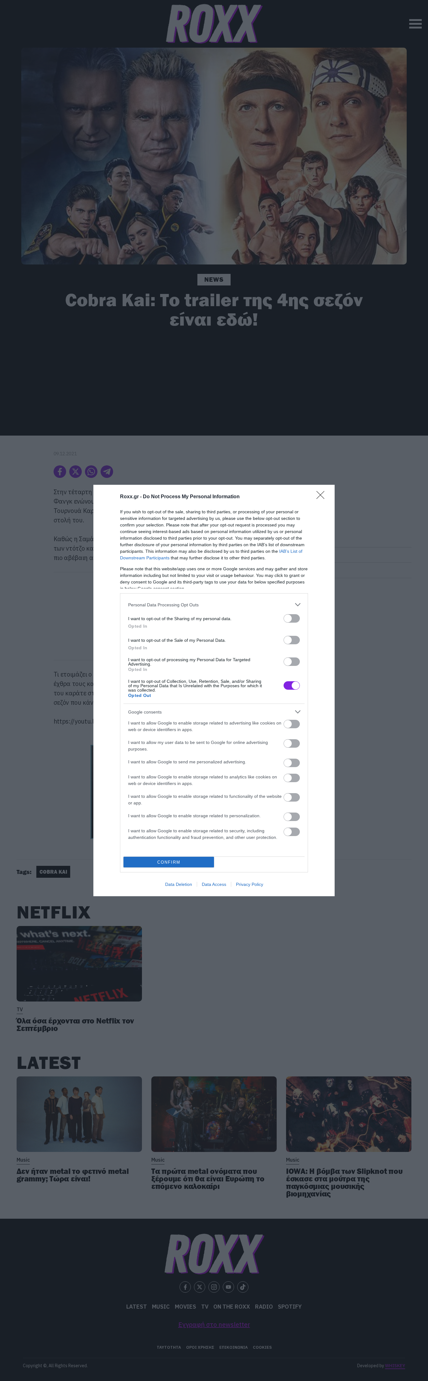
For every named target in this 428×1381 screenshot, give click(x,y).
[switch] (292, 618)
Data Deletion (178, 884)
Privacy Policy (249, 884)
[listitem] (214, 604)
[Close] (322, 497)
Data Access (214, 884)
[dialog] (214, 690)
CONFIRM (168, 862)
